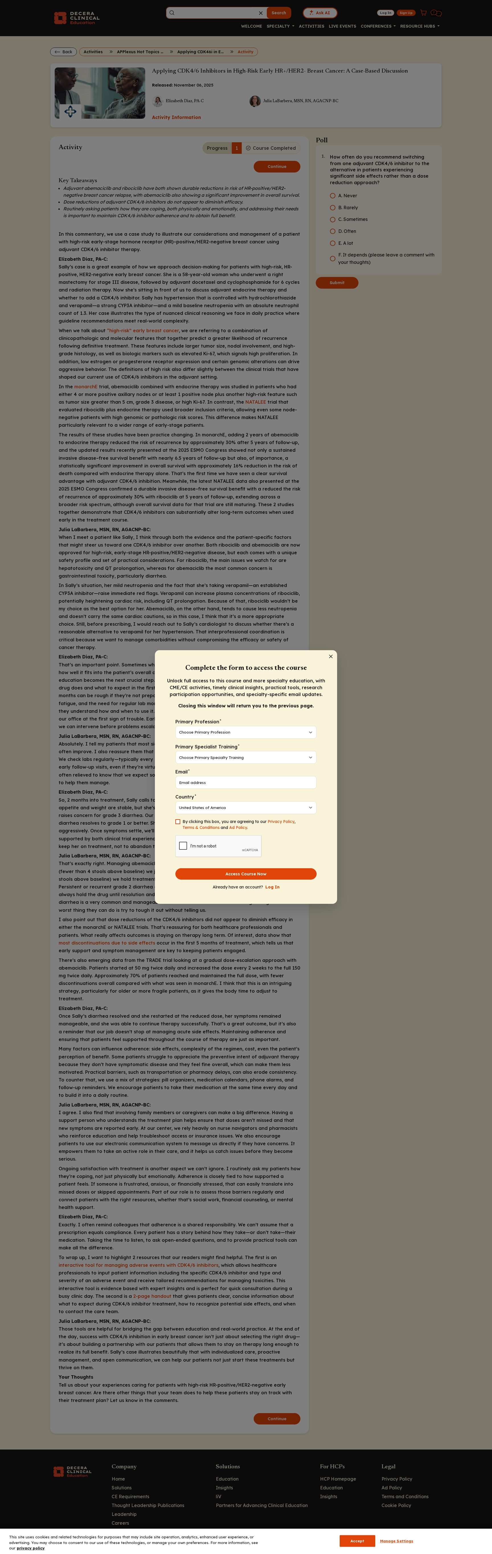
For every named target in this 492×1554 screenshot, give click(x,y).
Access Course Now (246, 873)
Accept (357, 1540)
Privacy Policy (281, 821)
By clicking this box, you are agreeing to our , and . (239, 824)
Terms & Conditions (201, 827)
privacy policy (31, 1548)
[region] (246, 1541)
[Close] (331, 656)
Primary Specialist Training (207, 747)
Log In (272, 887)
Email (182, 772)
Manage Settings (396, 1540)
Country (185, 797)
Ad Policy (238, 827)
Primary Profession (198, 721)
